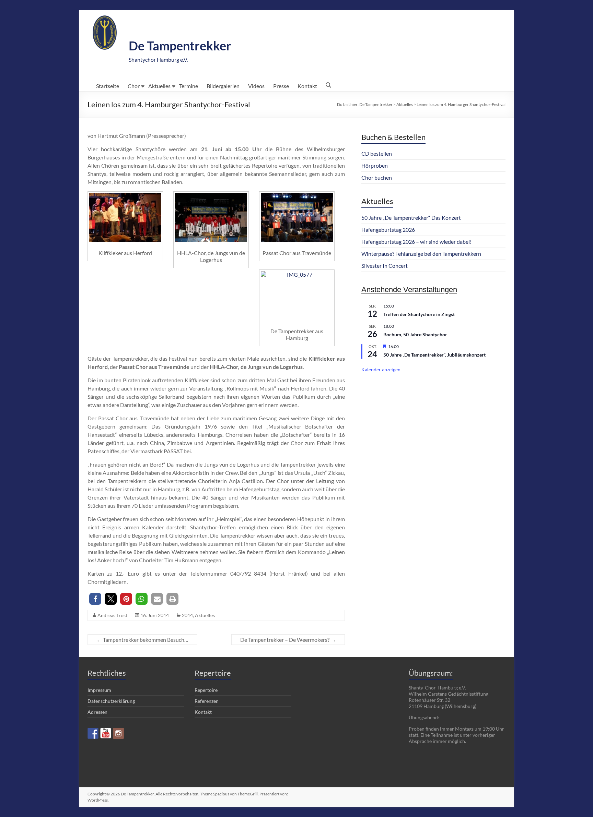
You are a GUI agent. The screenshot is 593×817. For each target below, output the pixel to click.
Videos (256, 86)
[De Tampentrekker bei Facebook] (93, 733)
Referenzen (207, 701)
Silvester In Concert (384, 265)
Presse (281, 86)
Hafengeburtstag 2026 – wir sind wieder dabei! (416, 241)
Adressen (97, 712)
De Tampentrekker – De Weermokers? (288, 639)
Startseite (107, 86)
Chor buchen (376, 177)
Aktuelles (159, 86)
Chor (134, 86)
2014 (187, 615)
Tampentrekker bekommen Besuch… (142, 639)
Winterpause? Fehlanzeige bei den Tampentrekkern (421, 253)
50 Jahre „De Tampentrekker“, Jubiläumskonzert (434, 355)
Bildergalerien (223, 86)
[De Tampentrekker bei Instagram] (118, 733)
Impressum (99, 690)
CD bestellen (376, 153)
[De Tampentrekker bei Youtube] (105, 733)
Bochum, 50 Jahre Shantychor (415, 334)
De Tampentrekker (180, 45)
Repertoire (206, 690)
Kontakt (307, 86)
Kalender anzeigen (380, 369)
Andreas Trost (112, 615)
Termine (188, 86)
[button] (95, 599)
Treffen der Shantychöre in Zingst (419, 314)
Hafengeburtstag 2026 (388, 229)
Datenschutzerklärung (111, 701)
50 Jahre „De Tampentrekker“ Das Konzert (411, 217)
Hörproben (374, 165)
